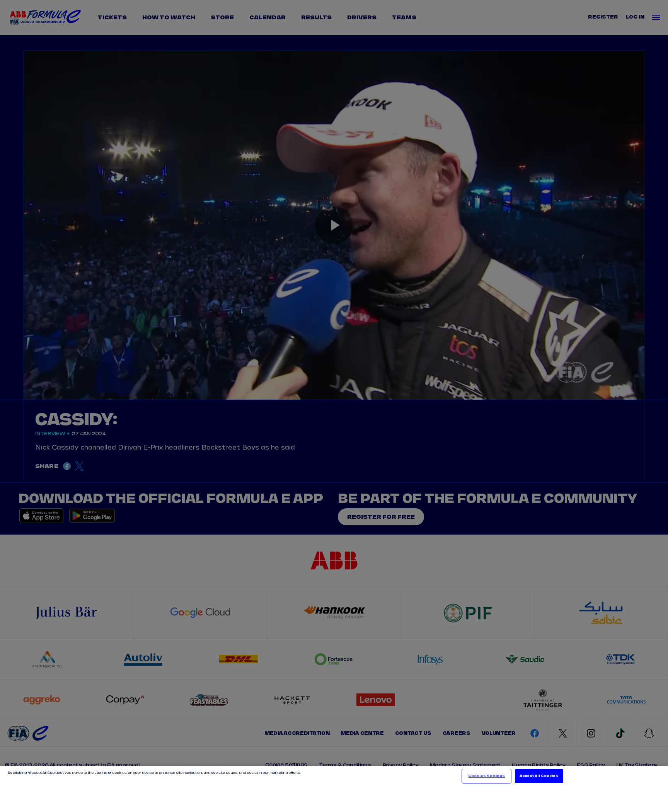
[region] (334, 776)
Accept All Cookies (539, 776)
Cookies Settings (486, 776)
